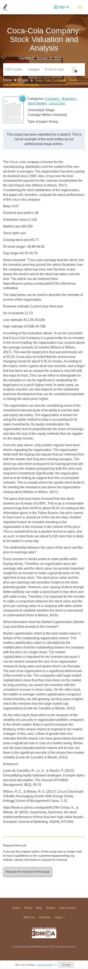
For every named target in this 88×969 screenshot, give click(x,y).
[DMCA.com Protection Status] (44, 933)
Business (69, 98)
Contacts (44, 917)
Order (16, 907)
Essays (23, 80)
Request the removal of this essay (28, 871)
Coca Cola (57, 103)
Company (53, 98)
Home (8, 80)
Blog (39, 907)
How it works (67, 907)
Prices (28, 907)
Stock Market (38, 103)
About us (29, 917)
